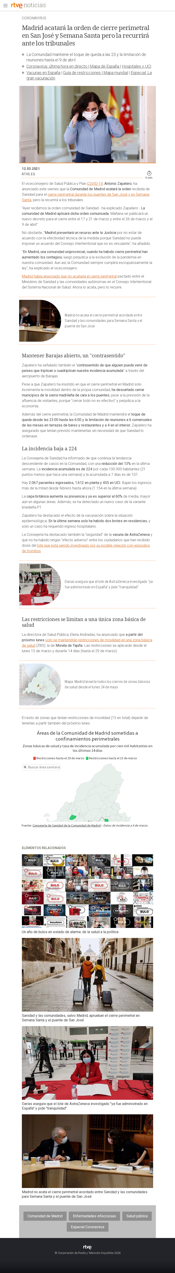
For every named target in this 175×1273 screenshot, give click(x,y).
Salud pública (137, 1216)
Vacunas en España (43, 72)
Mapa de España (104, 66)
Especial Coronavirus (87, 1227)
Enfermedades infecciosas (94, 1216)
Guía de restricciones (82, 72)
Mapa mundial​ (115, 72)
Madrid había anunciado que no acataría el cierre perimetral (69, 276)
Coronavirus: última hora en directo (57, 66)
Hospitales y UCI (136, 66)
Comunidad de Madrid (45, 1216)
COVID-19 (95, 183)
